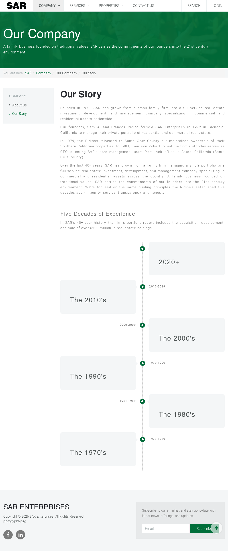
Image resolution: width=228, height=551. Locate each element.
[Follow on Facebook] (8, 534)
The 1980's (177, 414)
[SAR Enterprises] (16, 5)
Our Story (81, 93)
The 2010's (88, 299)
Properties (109, 5)
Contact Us (143, 5)
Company (48, 5)
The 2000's (177, 338)
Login (217, 5)
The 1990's (88, 376)
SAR (28, 73)
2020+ (169, 261)
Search (194, 5)
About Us (19, 105)
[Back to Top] (216, 528)
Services (77, 5)
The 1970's (88, 452)
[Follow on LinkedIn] (21, 534)
